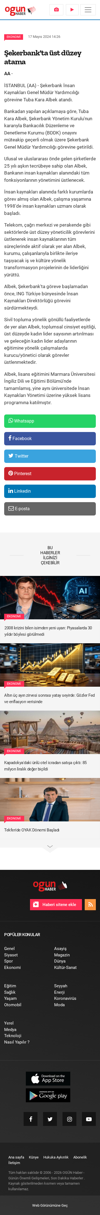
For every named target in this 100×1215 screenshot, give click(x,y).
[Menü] (88, 9)
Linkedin (22, 491)
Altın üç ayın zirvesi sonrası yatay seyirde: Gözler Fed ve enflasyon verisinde (49, 698)
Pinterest (22, 473)
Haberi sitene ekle (58, 904)
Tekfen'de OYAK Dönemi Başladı (31, 830)
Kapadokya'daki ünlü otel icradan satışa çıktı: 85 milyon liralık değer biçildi (45, 766)
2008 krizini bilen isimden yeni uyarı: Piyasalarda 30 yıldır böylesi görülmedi (48, 631)
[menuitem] (56, 9)
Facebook (21, 438)
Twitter (21, 456)
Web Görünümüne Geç (50, 1205)
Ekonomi (14, 37)
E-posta (22, 508)
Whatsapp (23, 421)
